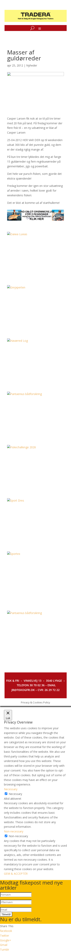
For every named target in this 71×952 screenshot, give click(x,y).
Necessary (15, 794)
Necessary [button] (10, 789)
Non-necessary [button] (13, 831)
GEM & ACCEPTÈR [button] (16, 873)
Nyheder (31, 65)
